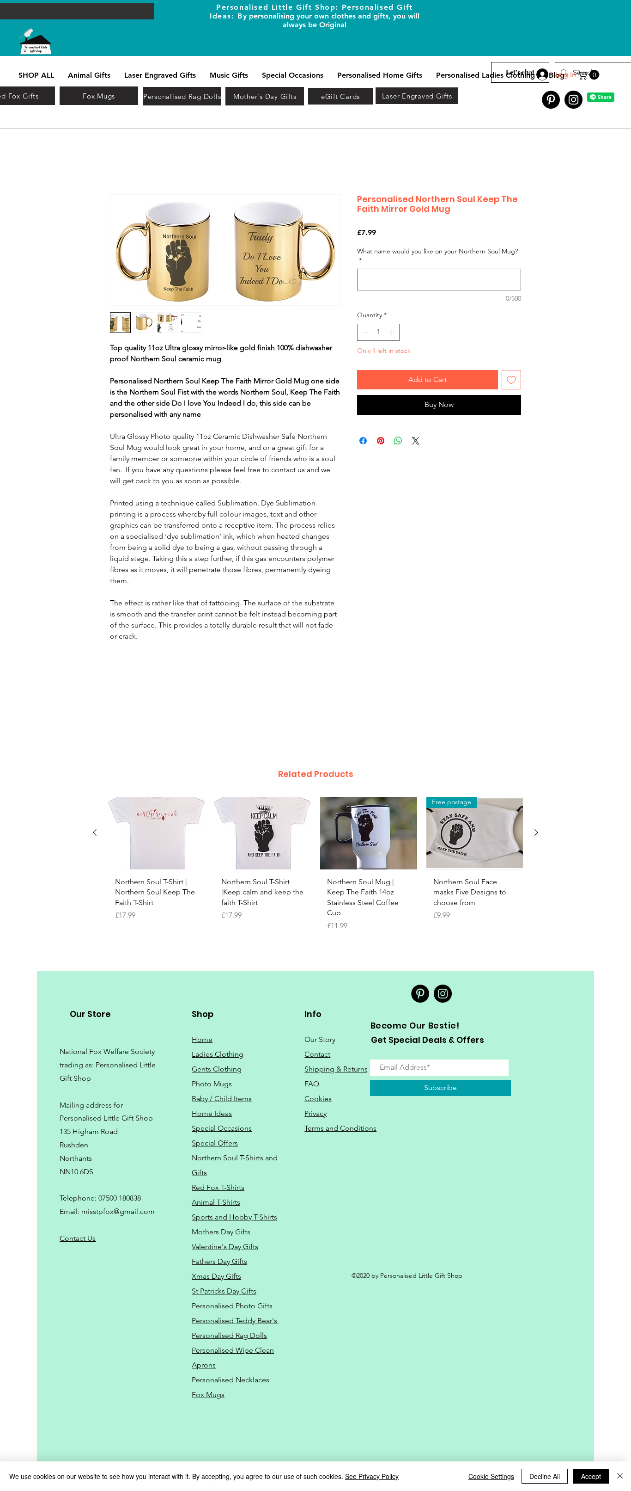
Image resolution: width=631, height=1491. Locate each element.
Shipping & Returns (336, 1069)
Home (120, 161)
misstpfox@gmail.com (118, 1212)
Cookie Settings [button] (491, 1476)
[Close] (619, 1476)
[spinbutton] (378, 333)
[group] (315, 868)
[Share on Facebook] (363, 441)
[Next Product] (536, 833)
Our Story (319, 1039)
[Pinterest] (551, 100)
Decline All (544, 1476)
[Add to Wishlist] (511, 380)
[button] (589, 75)
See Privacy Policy (372, 1476)
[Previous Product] (94, 833)
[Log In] (541, 74)
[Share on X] (415, 441)
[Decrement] (364, 333)
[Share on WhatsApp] (398, 441)
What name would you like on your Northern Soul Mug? (437, 256)
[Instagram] (573, 100)
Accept (591, 1476)
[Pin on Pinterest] (380, 441)
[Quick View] (156, 834)
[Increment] (392, 333)
